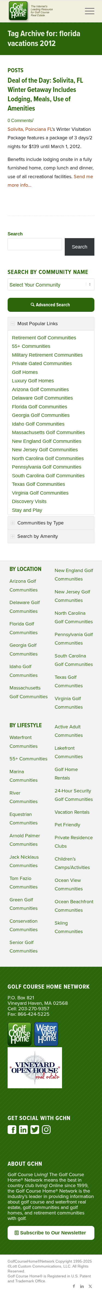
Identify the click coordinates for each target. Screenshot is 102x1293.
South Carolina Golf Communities (48, 475)
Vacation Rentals (72, 812)
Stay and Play (27, 510)
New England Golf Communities (46, 441)
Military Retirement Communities (47, 355)
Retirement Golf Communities (44, 337)
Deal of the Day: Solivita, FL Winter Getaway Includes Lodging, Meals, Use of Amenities (45, 94)
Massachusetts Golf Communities (48, 432)
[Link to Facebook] (74, 1286)
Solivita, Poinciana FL (30, 129)
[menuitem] (86, 11)
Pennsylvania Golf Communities (46, 467)
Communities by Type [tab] (40, 523)
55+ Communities (31, 346)
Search (15, 233)
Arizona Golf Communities (40, 389)
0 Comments (20, 120)
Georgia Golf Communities (41, 415)
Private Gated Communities (42, 363)
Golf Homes (25, 372)
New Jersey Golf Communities (45, 449)
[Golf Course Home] (42, 11)
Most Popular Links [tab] (37, 324)
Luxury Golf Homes (33, 380)
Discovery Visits (29, 501)
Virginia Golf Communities (40, 493)
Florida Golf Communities (39, 406)
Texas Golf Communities (38, 484)
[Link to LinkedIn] (82, 1286)
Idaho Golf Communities (38, 424)
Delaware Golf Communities (42, 398)
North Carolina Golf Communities (48, 458)
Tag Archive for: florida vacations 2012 (44, 39)
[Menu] (86, 11)
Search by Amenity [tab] (37, 536)
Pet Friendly (67, 825)
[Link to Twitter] (90, 1286)
